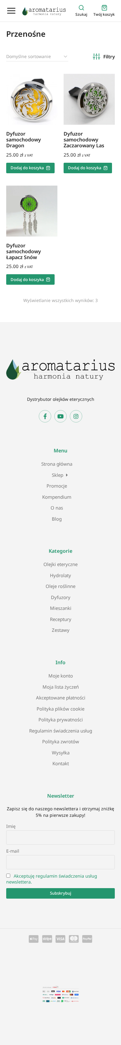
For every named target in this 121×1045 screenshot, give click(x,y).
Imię (11, 826)
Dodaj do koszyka (27, 167)
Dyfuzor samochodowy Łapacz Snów (23, 251)
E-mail (12, 851)
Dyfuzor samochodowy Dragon (23, 139)
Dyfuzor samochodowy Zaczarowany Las (84, 139)
